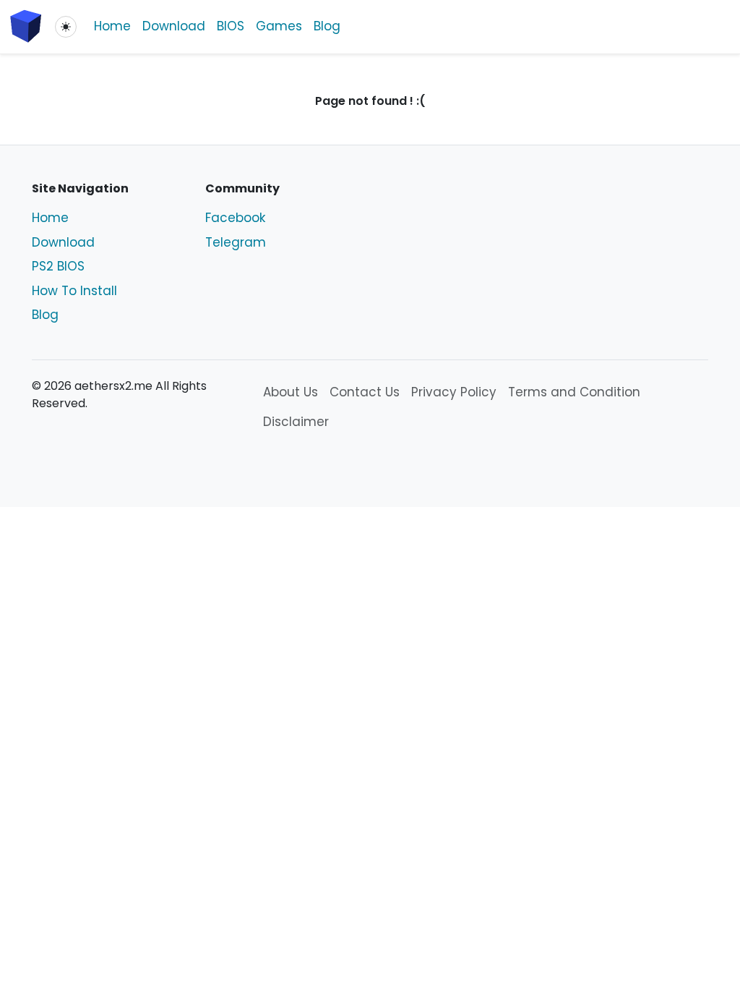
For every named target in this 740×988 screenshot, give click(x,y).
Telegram (235, 242)
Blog (327, 26)
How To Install (74, 290)
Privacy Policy (453, 392)
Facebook (235, 217)
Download (173, 26)
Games (279, 26)
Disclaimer (296, 421)
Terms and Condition (574, 392)
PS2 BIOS (58, 266)
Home (112, 26)
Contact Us (365, 392)
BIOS (230, 26)
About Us (290, 392)
